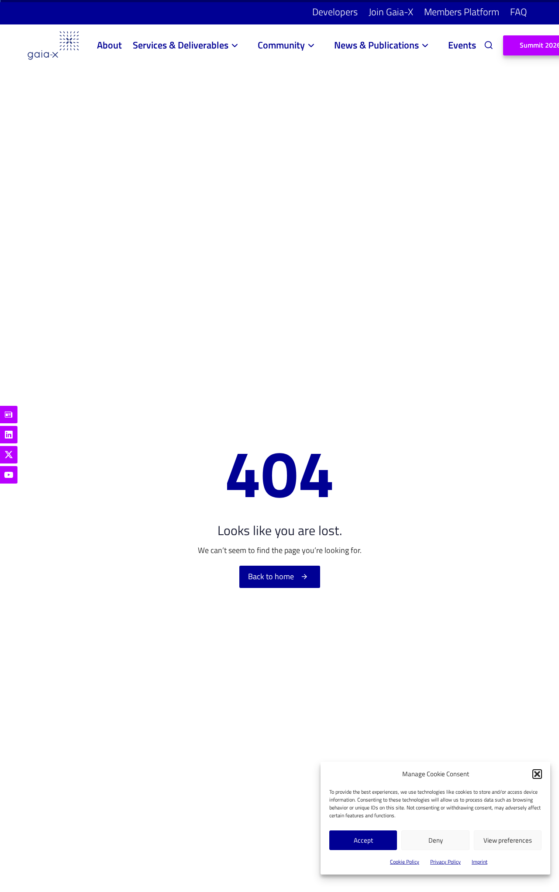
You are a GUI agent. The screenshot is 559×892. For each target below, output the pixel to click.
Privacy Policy (445, 861)
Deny (435, 840)
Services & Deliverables (180, 45)
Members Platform (461, 11)
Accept (363, 840)
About (109, 45)
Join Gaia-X (391, 11)
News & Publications (376, 45)
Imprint (479, 861)
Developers (335, 11)
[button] (537, 774)
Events (462, 45)
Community (281, 45)
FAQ (518, 11)
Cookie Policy (404, 861)
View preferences (507, 840)
